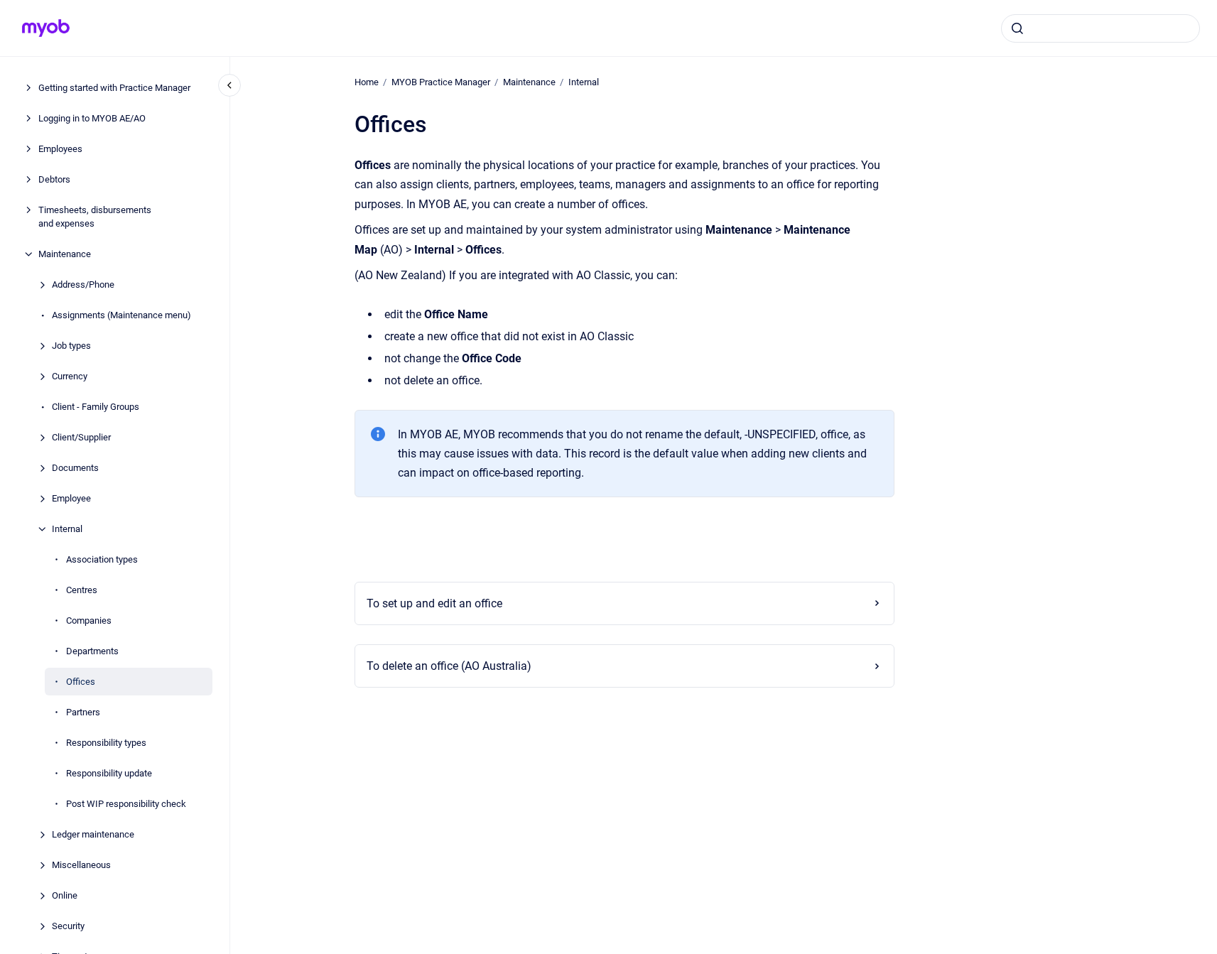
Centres (81, 590)
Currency (69, 376)
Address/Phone (83, 284)
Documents (75, 467)
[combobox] (1100, 28)
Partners (83, 712)
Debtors (54, 179)
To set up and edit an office (434, 603)
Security (68, 926)
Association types (102, 559)
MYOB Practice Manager (440, 82)
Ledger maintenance (93, 834)
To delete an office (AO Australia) (449, 666)
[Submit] (1017, 28)
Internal (67, 529)
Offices (80, 681)
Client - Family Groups (95, 406)
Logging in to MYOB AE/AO (92, 118)
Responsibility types (106, 742)
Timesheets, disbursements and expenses (94, 217)
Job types (71, 345)
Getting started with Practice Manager (114, 87)
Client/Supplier (81, 437)
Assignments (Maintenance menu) (121, 315)
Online (64, 895)
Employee (71, 498)
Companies (89, 620)
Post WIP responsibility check (126, 803)
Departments (92, 651)
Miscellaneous (81, 865)
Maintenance (64, 254)
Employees (60, 148)
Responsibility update (109, 773)
